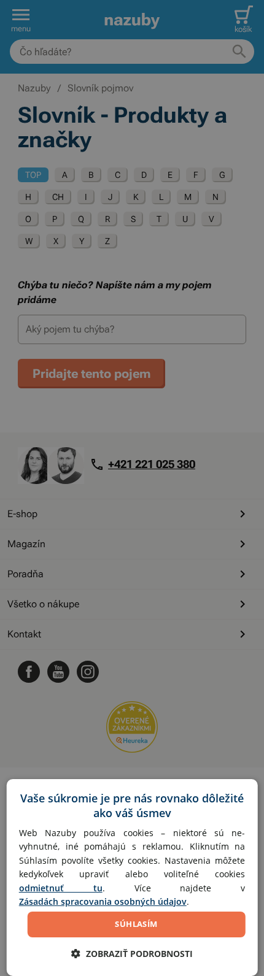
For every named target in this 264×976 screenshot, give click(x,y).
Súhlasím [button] (136, 923)
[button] (132, 954)
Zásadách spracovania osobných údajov (103, 901)
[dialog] (132, 877)
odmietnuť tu (61, 888)
